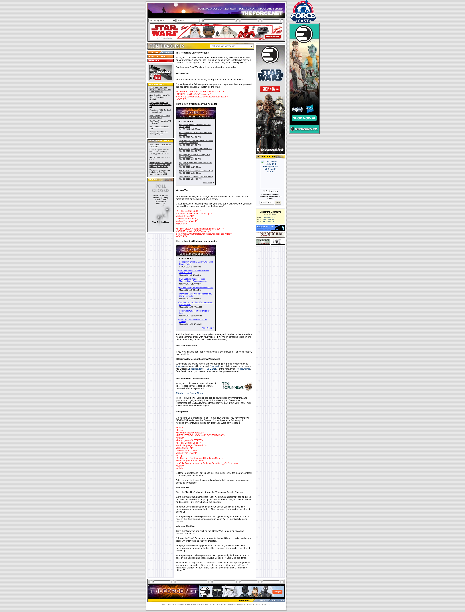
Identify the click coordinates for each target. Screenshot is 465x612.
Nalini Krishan (268, 219)
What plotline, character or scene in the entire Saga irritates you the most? (160, 165)
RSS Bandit (210, 369)
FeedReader (195, 369)
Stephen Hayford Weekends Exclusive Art (160, 105)
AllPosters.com (270, 191)
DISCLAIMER (237, 604)
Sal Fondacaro (269, 217)
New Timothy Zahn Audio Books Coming (159, 116)
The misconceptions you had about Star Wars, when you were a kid (159, 172)
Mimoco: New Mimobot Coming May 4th (158, 133)
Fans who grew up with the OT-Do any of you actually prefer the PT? (159, 152)
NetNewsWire (243, 369)
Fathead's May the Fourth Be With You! (195, 149)
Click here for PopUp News (189, 393)
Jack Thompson (269, 221)
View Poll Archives (160, 222)
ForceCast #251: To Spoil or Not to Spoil (160, 111)
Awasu (179, 366)
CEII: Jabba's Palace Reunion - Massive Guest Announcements (160, 90)
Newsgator (215, 366)
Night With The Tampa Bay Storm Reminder (160, 97)
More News (207, 182)
